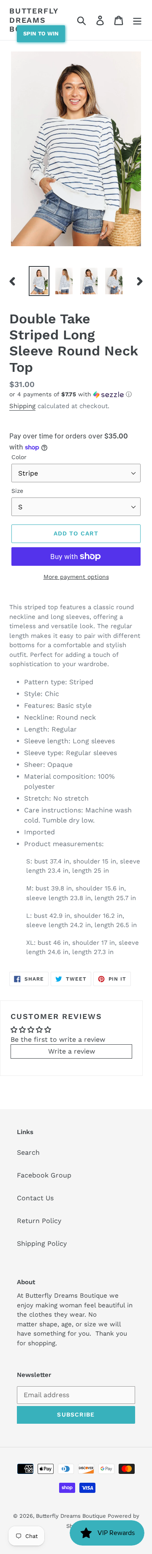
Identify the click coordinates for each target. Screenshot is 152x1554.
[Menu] (137, 20)
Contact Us (35, 1198)
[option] (39, 281)
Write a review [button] (71, 1051)
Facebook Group (44, 1175)
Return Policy (39, 1221)
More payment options (76, 576)
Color (19, 457)
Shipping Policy (42, 1243)
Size (17, 490)
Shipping (22, 406)
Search (28, 1152)
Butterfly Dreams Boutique (33, 19)
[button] (76, 394)
